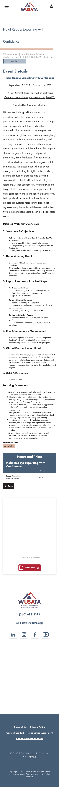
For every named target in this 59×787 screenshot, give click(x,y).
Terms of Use (20, 727)
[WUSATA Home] (29, 600)
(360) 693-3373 (29, 614)
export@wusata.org (29, 622)
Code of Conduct (15, 732)
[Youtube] (46, 634)
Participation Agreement (40, 732)
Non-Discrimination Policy (29, 738)
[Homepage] (29, 6)
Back (10, 486)
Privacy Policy (37, 727)
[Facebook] (35, 634)
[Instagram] (24, 634)
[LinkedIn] (13, 634)
